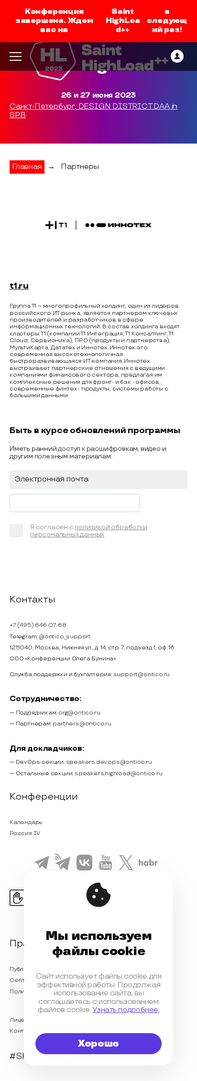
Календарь (26, 822)
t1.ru (19, 286)
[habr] (148, 865)
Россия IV (25, 833)
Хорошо (98, 1043)
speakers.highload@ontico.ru (119, 773)
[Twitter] (126, 868)
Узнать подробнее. (125, 1009)
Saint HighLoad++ (123, 20)
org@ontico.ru (79, 713)
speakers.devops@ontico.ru (109, 762)
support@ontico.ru (141, 674)
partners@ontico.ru (82, 724)
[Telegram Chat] (41, 868)
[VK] (84, 869)
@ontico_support (65, 637)
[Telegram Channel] (63, 869)
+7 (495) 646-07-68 (38, 625)
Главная (27, 166)
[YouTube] (105, 868)
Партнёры (79, 166)
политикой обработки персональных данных (88, 531)
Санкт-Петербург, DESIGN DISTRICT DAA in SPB (93, 111)
